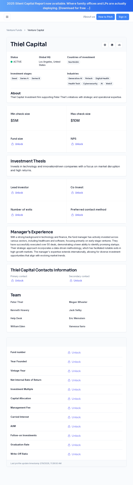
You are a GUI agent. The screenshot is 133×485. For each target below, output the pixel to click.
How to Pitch (105, 16)
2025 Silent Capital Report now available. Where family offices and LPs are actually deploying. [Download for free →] (66, 6)
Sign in (123, 16)
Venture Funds (14, 30)
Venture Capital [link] (36, 30)
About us (89, 16)
